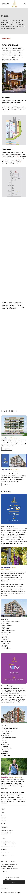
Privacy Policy (4, 888)
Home (2, 812)
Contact (3, 823)
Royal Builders (5, 3)
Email (5, 871)
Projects (3, 820)
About (2, 815)
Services (3, 818)
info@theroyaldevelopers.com (8, 855)
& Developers (5, 5)
